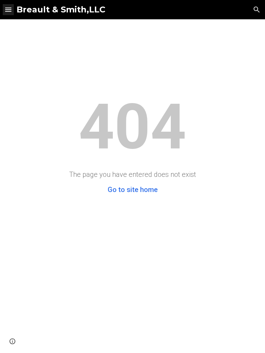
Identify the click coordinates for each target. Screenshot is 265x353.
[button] (8, 9)
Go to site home (133, 189)
